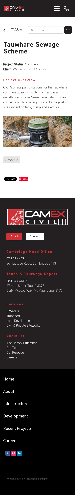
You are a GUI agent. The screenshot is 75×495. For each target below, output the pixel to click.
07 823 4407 (15, 258)
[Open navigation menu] (57, 8)
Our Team (13, 348)
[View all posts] (4, 30)
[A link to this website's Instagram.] (13, 453)
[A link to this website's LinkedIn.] (19, 453)
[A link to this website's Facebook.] (7, 453)
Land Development (19, 320)
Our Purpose (15, 352)
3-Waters (12, 311)
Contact (35, 236)
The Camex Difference (21, 343)
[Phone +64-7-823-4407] (66, 8)
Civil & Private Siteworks (23, 325)
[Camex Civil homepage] (28, 8)
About (14, 236)
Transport (13, 316)
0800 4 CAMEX (17, 281)
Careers (11, 357)
